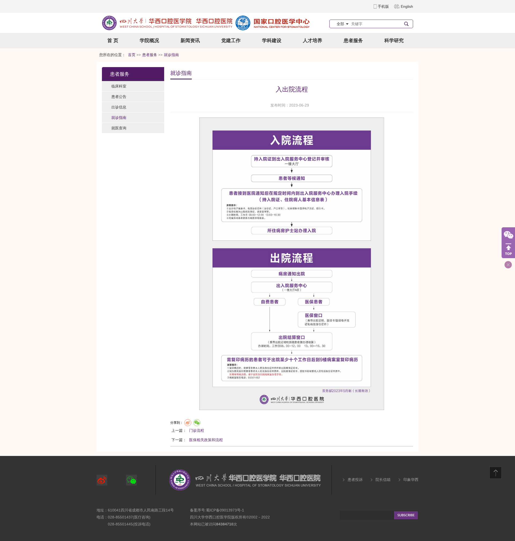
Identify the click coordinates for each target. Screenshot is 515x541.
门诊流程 (196, 430)
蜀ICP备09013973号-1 (225, 510)
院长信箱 (383, 479)
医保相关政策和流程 (206, 440)
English (407, 6)
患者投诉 (355, 479)
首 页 (112, 40)
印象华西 (410, 479)
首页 (131, 55)
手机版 (383, 6)
